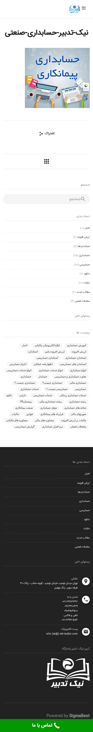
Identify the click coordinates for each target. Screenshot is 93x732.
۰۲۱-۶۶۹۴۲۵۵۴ (70, 620)
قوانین (29, 414)
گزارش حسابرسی (25, 426)
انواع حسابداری (78, 370)
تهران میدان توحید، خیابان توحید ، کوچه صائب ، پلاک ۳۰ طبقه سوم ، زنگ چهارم (49, 585)
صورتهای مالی (78, 414)
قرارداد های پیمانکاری (51, 414)
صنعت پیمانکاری (24, 407)
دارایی (22, 395)
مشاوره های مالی (44, 420)
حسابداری (84, 255)
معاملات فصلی (82, 301)
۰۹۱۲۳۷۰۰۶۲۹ (71, 606)
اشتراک (48, 133)
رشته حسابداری (77, 401)
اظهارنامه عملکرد (43, 364)
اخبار (87, 228)
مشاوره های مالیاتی (16, 420)
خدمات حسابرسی (42, 395)
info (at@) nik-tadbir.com (62, 634)
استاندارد (33, 351)
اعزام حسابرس (18, 364)
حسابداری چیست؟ (52, 382)
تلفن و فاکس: (70, 615)
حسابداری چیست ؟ (24, 382)
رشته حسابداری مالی (50, 401)
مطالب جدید (83, 292)
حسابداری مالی (78, 382)
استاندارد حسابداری (75, 357)
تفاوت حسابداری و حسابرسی (70, 376)
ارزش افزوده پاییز (54, 351)
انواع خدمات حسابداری (51, 370)
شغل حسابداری (48, 407)
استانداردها (84, 246)
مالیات (86, 283)
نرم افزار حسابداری (52, 426)
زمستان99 (26, 401)
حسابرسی (84, 265)
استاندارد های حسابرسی (73, 364)
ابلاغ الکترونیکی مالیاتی (47, 345)
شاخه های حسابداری (75, 407)
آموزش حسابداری (76, 345)
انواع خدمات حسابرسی (19, 370)
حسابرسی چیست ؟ (56, 389)
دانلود (87, 274)
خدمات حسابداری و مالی (73, 395)
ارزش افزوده (83, 237)
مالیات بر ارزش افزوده (73, 420)
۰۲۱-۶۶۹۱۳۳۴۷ (70, 601)
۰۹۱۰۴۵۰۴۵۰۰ (71, 611)
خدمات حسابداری (29, 389)
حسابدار (42, 376)
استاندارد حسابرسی (47, 357)
